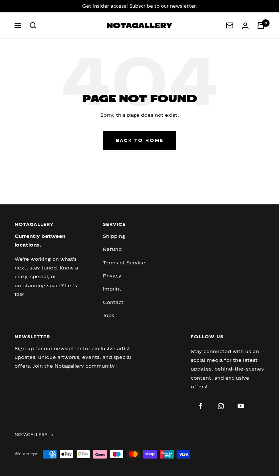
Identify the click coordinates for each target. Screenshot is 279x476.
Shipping (114, 236)
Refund (112, 249)
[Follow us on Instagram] (221, 406)
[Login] (245, 26)
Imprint (112, 288)
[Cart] (260, 25)
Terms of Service (124, 262)
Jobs (108, 315)
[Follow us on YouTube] (241, 406)
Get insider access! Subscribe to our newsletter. (139, 6)
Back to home (139, 140)
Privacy (112, 275)
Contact (113, 302)
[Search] (33, 25)
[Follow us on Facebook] (201, 406)
